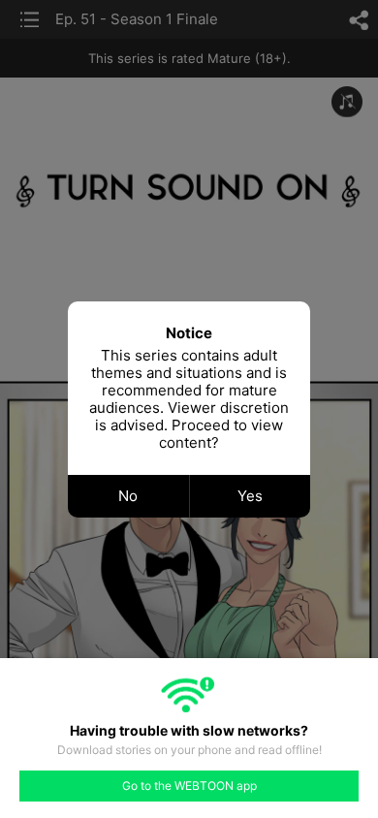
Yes (250, 496)
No (128, 496)
